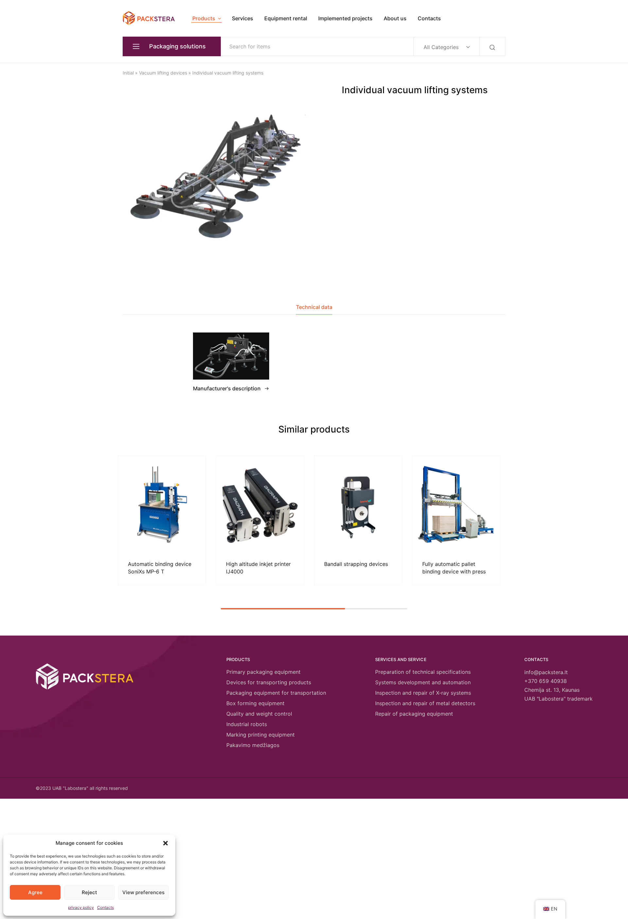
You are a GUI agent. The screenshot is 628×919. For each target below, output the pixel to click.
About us (395, 18)
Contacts (105, 907)
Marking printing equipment (260, 734)
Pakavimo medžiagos (252, 745)
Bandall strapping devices (356, 564)
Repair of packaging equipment (414, 713)
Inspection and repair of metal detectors (425, 703)
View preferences (143, 892)
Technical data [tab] (314, 307)
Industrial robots (246, 724)
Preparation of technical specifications (423, 672)
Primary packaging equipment (263, 672)
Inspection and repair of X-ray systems (423, 692)
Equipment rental (285, 18)
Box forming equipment (255, 703)
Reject (89, 892)
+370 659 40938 (545, 681)
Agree (35, 892)
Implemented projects (345, 18)
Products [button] (203, 18)
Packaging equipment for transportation (276, 692)
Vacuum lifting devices (163, 73)
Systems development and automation (423, 682)
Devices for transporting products (268, 682)
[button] (165, 843)
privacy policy (81, 907)
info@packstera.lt (546, 672)
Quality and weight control (259, 713)
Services (242, 18)
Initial (128, 73)
